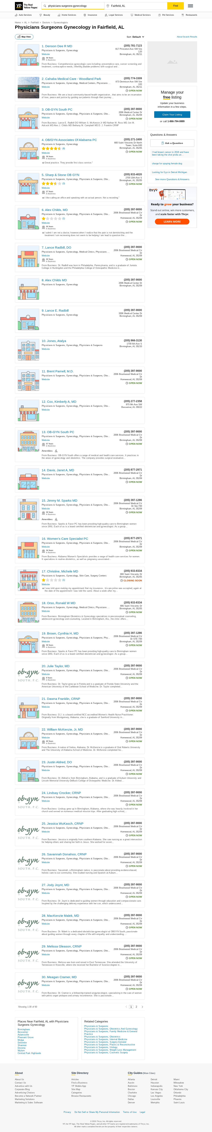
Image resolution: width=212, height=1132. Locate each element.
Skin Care (84, 575)
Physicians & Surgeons (107, 252)
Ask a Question (174, 143)
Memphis (155, 1102)
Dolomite (22, 1042)
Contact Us (20, 1082)
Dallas (131, 1099)
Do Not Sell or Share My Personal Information (97, 1112)
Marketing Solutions (25, 1099)
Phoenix (178, 1099)
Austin (131, 1082)
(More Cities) (149, 1073)
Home (18, 22)
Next (141, 1007)
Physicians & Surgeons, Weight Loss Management (110, 1050)
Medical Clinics (86, 252)
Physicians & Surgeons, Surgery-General (105, 1042)
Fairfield (35, 22)
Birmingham (24, 1029)
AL (25, 22)
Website (46, 54)
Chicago (132, 1096)
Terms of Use (129, 1112)
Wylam (21, 1050)
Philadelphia (180, 1096)
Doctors (46, 22)
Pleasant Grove (26, 1037)
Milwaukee (179, 1082)
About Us (19, 1079)
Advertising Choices (25, 1092)
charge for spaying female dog (167, 163)
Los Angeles (157, 1096)
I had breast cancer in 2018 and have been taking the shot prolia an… (170, 153)
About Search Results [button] (187, 37)
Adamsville (23, 1034)
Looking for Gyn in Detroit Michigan (169, 172)
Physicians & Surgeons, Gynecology (60, 50)
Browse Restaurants (81, 1096)
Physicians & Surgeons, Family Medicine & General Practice (110, 1032)
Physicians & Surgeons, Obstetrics (102, 1036)
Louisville (155, 1099)
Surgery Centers (98, 575)
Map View (26, 37)
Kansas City (157, 1089)
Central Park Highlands (29, 1053)
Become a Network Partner (28, 1096)
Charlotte (132, 1092)
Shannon (22, 1045)
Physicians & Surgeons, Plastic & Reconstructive (109, 1044)
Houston (155, 1082)
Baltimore (132, 1086)
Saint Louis (179, 1102)
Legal (142, 1112)
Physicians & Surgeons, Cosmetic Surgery (106, 1052)
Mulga (21, 1040)
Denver (131, 1102)
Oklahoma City (181, 1089)
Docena (21, 1048)
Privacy (67, 1112)
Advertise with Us (23, 1086)
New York (178, 1086)
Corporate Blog (22, 1089)
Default (136, 36)
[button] (190, 5)
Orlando (177, 1092)
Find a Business (79, 1082)
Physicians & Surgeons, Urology (100, 1047)
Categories (76, 1092)
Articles (75, 1079)
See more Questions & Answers (172, 179)
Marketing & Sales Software (29, 1102)
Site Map (75, 1089)
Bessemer (23, 1032)
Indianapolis (156, 1086)
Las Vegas (156, 1092)
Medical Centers (87, 83)
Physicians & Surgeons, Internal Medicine (105, 1039)
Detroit (154, 1079)
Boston (131, 1089)
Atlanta (131, 1079)
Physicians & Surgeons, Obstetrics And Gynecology (105, 114)
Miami (177, 1079)
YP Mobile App (78, 1086)
